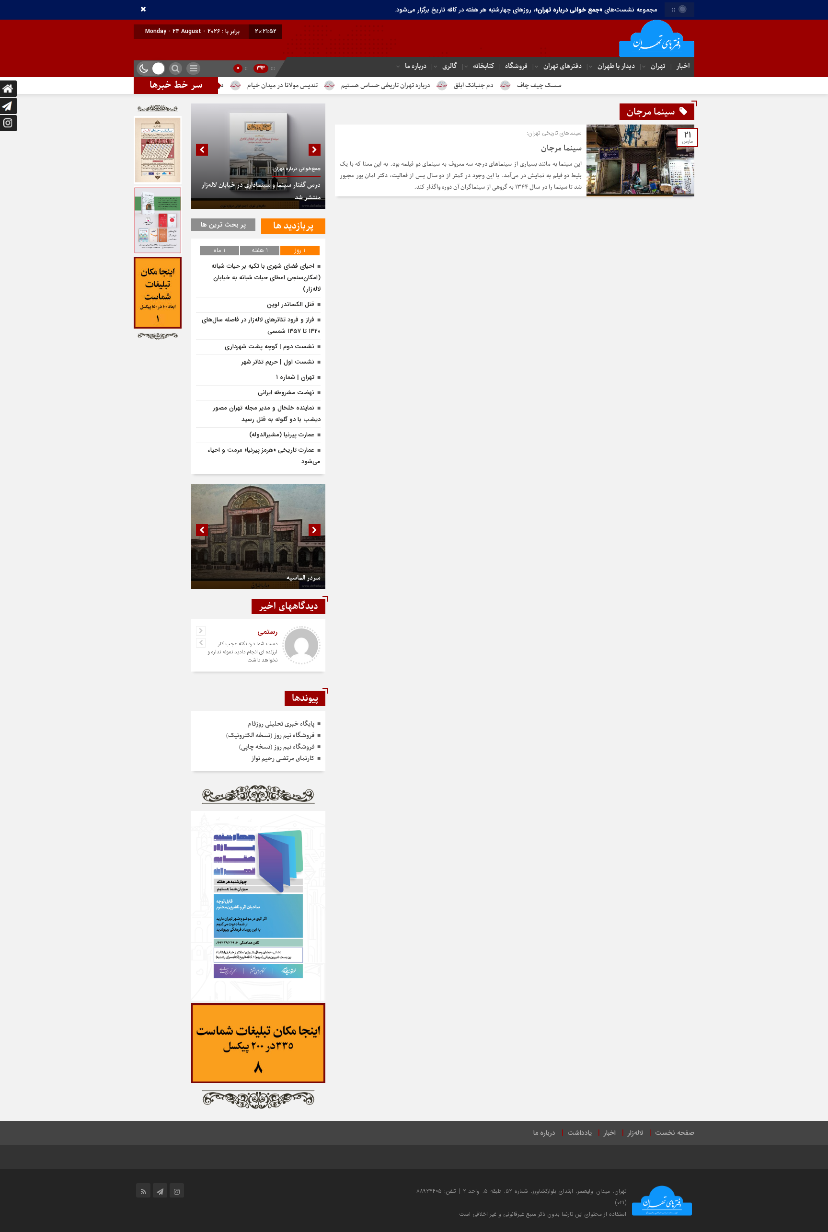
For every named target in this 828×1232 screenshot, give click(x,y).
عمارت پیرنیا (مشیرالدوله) (281, 435)
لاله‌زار (635, 1133)
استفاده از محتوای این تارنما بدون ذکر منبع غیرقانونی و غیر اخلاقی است (542, 1214)
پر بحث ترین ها (223, 224)
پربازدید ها (293, 226)
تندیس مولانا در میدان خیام (332, 85)
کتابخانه (483, 66)
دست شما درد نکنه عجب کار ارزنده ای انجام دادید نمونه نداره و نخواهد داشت (242, 652)
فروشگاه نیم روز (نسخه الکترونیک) (270, 735)
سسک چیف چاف (588, 85)
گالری (449, 66)
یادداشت (579, 1133)
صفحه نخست (674, 1133)
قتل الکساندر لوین (290, 304)
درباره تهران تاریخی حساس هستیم (435, 85)
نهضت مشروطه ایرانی (286, 393)
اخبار (683, 66)
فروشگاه (516, 66)
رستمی (267, 632)
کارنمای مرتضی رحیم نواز (282, 758)
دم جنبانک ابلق (523, 85)
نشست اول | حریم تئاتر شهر (278, 362)
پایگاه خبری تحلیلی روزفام (281, 724)
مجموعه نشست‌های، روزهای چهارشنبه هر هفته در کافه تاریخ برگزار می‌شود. (525, 10)
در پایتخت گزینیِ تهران (244, 85)
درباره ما (415, 66)
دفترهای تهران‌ (562, 66)
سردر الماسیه (304, 577)
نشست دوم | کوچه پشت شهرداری (269, 347)
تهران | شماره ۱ (295, 377)
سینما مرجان (561, 148)
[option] (258, 156)
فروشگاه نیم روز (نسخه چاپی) (276, 747)
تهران (658, 66)
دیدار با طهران (616, 66)
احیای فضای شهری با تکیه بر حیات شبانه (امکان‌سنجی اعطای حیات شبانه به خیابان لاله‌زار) (266, 277)
